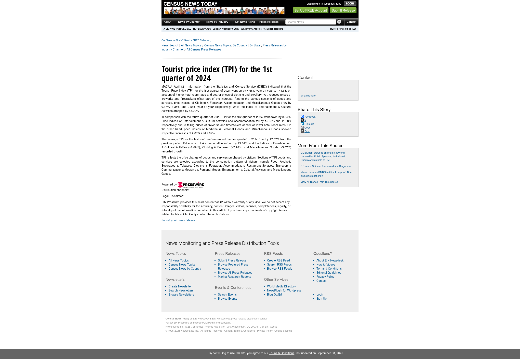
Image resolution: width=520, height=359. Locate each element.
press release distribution (245, 318)
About (168, 21)
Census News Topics (182, 264)
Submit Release (343, 10)
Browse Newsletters (181, 294)
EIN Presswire (220, 318)
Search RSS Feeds (279, 264)
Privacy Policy (325, 276)
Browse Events (227, 298)
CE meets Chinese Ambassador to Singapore (326, 166)
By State (254, 45)
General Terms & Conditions (239, 330)
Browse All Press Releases (235, 272)
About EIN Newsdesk (329, 260)
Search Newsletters (181, 290)
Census (217, 45)
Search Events (227, 294)
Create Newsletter (180, 286)
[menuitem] (189, 264)
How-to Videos (325, 264)
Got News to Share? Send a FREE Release (186, 40)
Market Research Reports (234, 276)
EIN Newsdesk (201, 318)
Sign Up (321, 298)
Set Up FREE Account (311, 10)
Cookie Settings (283, 330)
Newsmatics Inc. (174, 326)
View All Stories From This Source (319, 181)
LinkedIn (210, 322)
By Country (240, 45)
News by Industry (217, 21)
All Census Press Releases (204, 49)
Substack (225, 322)
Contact (351, 21)
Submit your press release (178, 220)
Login (320, 294)
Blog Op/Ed (274, 294)
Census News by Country (185, 268)
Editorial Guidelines (328, 272)
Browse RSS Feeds (279, 268)
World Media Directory (281, 286)
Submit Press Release (232, 260)
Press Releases (269, 21)
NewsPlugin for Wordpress (284, 290)
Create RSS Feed (278, 260)
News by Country (189, 21)
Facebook (198, 322)
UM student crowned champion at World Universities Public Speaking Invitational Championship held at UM (323, 156)
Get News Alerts (245, 21)
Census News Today (191, 3)
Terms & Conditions (329, 268)
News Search (170, 45)
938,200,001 (247, 28)
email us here (308, 95)
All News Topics (191, 45)
